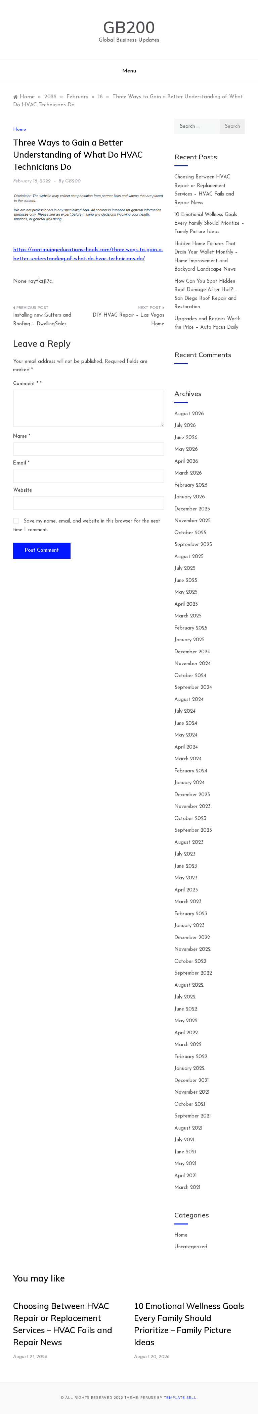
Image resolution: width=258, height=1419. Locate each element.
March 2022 (188, 1044)
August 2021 (188, 1128)
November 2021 (192, 1092)
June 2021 (185, 1152)
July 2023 (185, 854)
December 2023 (192, 795)
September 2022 (193, 973)
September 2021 (192, 1116)
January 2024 (189, 782)
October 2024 (190, 675)
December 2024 (192, 652)
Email (21, 463)
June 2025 (185, 580)
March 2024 (188, 759)
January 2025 (189, 640)
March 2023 (188, 902)
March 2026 (188, 473)
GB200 (129, 27)
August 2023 (189, 842)
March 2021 (187, 1187)
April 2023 (186, 890)
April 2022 (186, 1033)
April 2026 (186, 461)
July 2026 (185, 425)
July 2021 (184, 1140)
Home (19, 129)
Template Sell (180, 1398)
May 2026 (186, 449)
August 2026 (189, 414)
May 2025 (186, 592)
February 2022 (190, 1056)
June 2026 (186, 437)
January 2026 (189, 497)
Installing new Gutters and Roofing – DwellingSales (42, 320)
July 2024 (185, 711)
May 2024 (186, 735)
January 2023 (189, 925)
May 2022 (186, 1021)
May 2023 (186, 878)
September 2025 (193, 544)
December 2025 (192, 509)
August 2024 (189, 699)
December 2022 (192, 937)
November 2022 (192, 949)
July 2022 (185, 997)
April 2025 (186, 604)
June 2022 (185, 1009)
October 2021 (189, 1104)
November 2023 (192, 806)
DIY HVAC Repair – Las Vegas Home (128, 320)
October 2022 (190, 961)
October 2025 (190, 533)
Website (22, 490)
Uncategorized (190, 1247)
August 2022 (189, 985)
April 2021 (185, 1176)
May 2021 (185, 1163)
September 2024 (193, 687)
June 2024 (185, 723)
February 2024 (190, 771)
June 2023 (185, 866)
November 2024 (192, 663)
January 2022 (189, 1068)
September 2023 (193, 830)
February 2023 (190, 914)
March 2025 (188, 616)
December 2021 (191, 1080)
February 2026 (191, 485)
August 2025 (189, 556)
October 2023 (190, 818)
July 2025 (185, 568)
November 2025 (192, 521)
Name (21, 436)
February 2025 (190, 628)
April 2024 (186, 747)
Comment (25, 383)
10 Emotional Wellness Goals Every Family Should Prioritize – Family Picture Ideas (209, 223)
